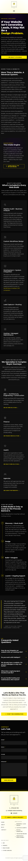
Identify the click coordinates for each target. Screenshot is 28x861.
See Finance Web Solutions (11, 435)
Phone (3, 754)
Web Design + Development (20, 836)
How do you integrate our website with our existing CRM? (12, 651)
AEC (4, 842)
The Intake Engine (21, 833)
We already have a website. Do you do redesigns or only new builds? (11, 664)
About (3, 824)
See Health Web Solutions (11, 464)
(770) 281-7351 (15, 808)
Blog (2, 827)
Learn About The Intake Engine (13, 166)
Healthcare (6, 848)
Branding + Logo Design (21, 824)
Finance (5, 845)
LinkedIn (15, 813)
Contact (3, 829)
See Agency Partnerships (11, 490)
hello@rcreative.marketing (15, 810)
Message (4, 761)
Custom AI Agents (21, 827)
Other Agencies (7, 850)
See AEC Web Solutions (10, 407)
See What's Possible (15, 57)
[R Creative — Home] (14, 4)
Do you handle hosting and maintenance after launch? (10, 678)
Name (3, 739)
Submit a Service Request (15, 817)
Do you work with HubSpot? (10, 657)
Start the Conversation (15, 714)
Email (3, 747)
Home (2, 822)
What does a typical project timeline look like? (10, 672)
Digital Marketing (19, 830)
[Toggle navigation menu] (14, 11)
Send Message (8, 780)
